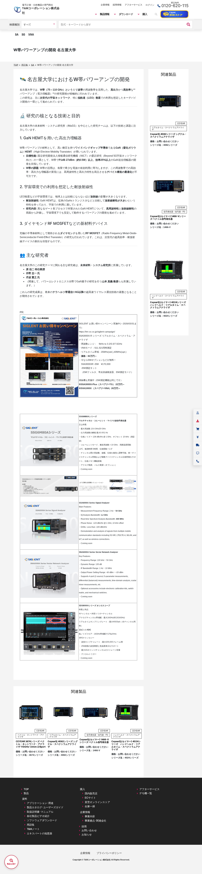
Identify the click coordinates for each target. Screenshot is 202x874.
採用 (84, 826)
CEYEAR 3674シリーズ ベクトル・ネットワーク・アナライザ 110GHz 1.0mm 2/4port (30, 744)
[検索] (188, 24)
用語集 (30, 824)
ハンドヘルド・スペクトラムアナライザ (126, 736)
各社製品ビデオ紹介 (38, 816)
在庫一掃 (90, 806)
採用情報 (117, 4)
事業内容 (90, 816)
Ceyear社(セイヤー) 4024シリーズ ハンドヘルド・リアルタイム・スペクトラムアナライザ (126, 745)
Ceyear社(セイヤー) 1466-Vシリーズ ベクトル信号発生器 (94, 740)
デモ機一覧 (145, 793)
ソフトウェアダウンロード (42, 820)
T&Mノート (33, 829)
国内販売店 (91, 793)
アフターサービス (133, 4)
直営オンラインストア (97, 802)
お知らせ (87, 834)
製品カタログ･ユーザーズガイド (45, 807)
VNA (31, 34)
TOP (26, 789)
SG (23, 34)
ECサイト (90, 797)
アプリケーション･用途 (40, 803)
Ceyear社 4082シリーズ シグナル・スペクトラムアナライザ (63, 744)
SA (16, 34)
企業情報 (105, 4)
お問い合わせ (89, 830)
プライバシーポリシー (109, 853)
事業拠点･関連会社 (95, 820)
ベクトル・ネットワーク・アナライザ (31, 736)
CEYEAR (40, 731)
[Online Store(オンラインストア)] (174, 14)
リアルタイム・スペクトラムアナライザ (62, 736)
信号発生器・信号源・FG (97, 735)
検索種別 (14, 24)
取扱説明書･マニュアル (40, 811)
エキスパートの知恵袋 (39, 833)
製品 (26, 793)
